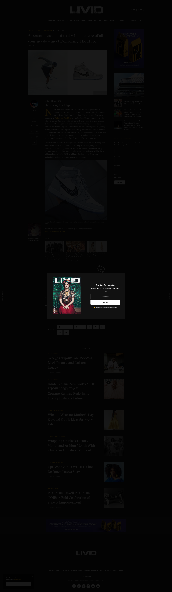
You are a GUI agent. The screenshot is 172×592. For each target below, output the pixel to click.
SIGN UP (105, 302)
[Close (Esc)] (122, 276)
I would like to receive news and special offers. (106, 307)
